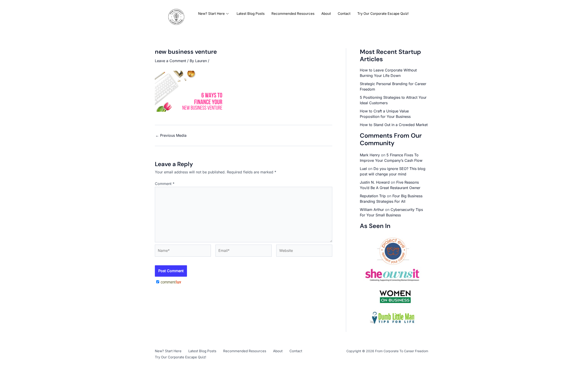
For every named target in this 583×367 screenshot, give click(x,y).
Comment (164, 183)
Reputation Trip (373, 196)
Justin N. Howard (375, 182)
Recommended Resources (293, 13)
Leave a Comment (170, 60)
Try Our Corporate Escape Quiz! (383, 13)
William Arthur (372, 209)
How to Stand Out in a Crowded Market (394, 124)
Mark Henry (370, 155)
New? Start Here (211, 13)
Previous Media (171, 135)
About (326, 13)
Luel (363, 168)
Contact (344, 13)
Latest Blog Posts (251, 13)
